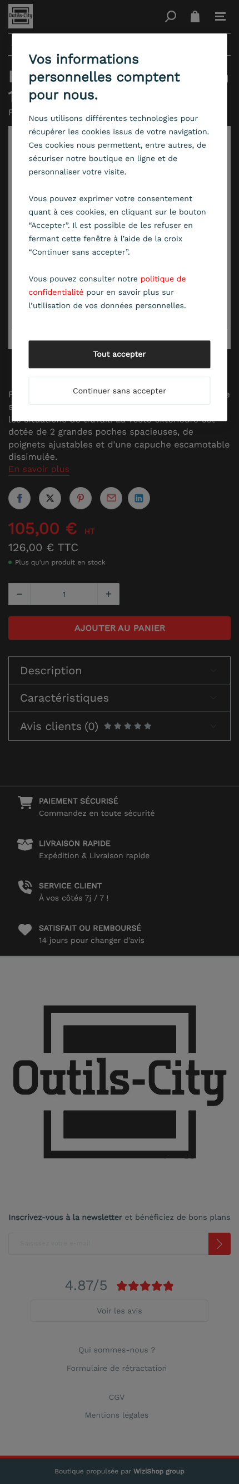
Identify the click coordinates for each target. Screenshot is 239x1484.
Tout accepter (119, 354)
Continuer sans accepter (119, 391)
